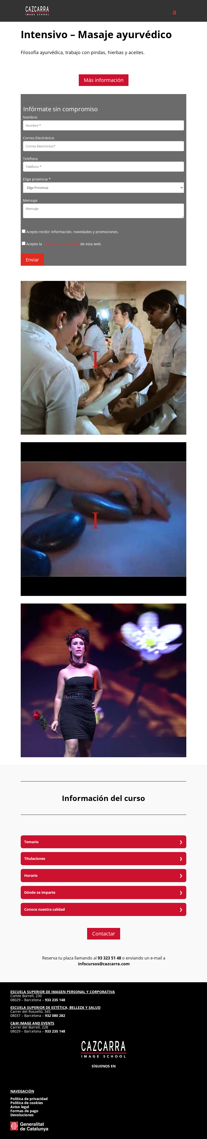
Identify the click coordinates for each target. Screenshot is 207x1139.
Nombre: (30, 117)
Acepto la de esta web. (64, 243)
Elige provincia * (37, 179)
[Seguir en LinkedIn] (112, 1073)
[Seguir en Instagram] (85, 1073)
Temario (31, 841)
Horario (31, 875)
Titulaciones (34, 858)
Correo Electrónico (38, 138)
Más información (103, 80)
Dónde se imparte (39, 892)
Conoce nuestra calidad (44, 909)
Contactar (103, 933)
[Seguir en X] (103, 1073)
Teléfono (30, 158)
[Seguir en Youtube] (121, 1073)
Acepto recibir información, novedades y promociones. (72, 231)
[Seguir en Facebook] (94, 1073)
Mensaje (30, 200)
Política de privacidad (61, 243)
